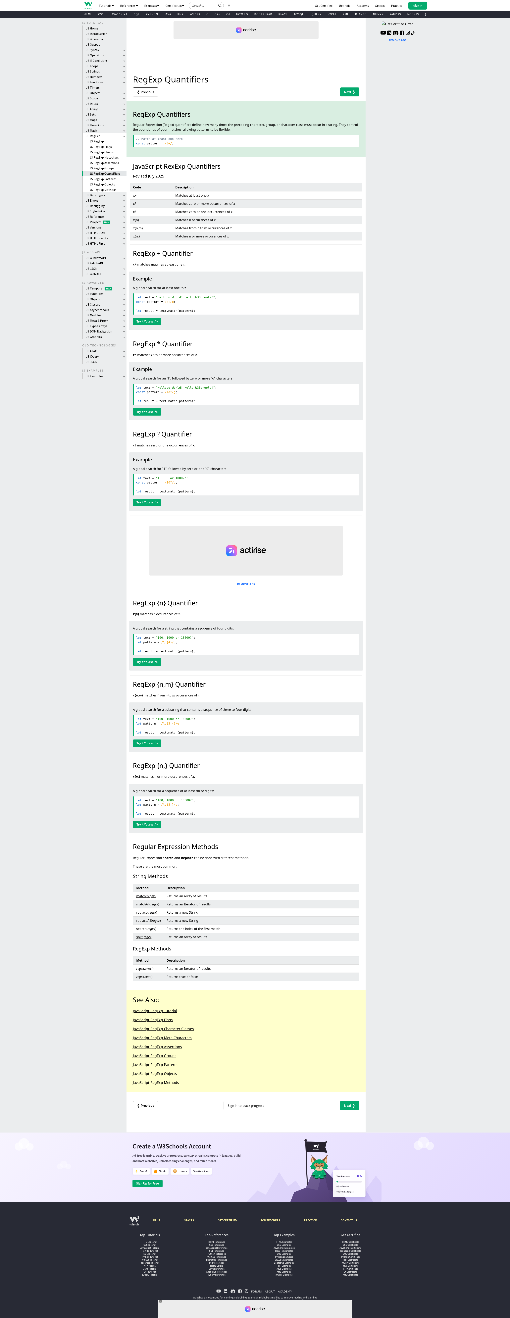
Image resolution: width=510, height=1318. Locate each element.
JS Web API (93, 274)
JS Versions (93, 227)
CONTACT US (349, 1220)
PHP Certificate (350, 1259)
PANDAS (395, 14)
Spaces (380, 6)
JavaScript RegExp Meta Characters (162, 1037)
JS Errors (92, 200)
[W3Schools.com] (134, 1223)
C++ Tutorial (150, 1271)
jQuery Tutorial (149, 1274)
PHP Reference (216, 1262)
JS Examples (94, 376)
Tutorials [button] (105, 6)
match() (146, 896)
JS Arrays (92, 109)
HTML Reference (216, 1241)
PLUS (156, 1220)
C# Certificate (350, 1271)
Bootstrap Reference (216, 1259)
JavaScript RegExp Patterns (155, 1064)
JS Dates (92, 104)
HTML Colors (216, 1265)
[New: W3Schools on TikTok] (413, 33)
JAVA (167, 14)
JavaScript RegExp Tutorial (155, 1010)
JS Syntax (92, 50)
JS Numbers (94, 77)
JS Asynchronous (97, 310)
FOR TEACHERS (270, 1220)
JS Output (93, 44)
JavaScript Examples (284, 1247)
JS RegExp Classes (102, 152)
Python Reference (217, 1253)
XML (346, 14)
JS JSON (91, 269)
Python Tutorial (150, 1256)
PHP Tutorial (149, 1265)
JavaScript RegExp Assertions (157, 1046)
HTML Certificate (350, 1241)
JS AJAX (91, 351)
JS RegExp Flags (101, 147)
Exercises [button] (150, 6)
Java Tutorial (149, 1268)
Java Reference (217, 1268)
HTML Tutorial (150, 1241)
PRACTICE (310, 1220)
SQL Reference (216, 1250)
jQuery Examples (284, 1274)
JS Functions (94, 82)
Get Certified (323, 6)
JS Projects (97, 222)
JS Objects (93, 93)
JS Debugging (95, 206)
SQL (137, 14)
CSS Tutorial (149, 1244)
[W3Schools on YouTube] (383, 33)
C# (228, 14)
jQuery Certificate (350, 1262)
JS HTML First (95, 243)
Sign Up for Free (147, 1183)
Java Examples (284, 1268)
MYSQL (299, 14)
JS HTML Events (97, 238)
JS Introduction (96, 34)
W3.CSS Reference (216, 1256)
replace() (146, 912)
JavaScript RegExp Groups (154, 1055)
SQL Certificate (350, 1253)
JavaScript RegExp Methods (156, 1082)
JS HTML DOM (95, 233)
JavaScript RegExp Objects (155, 1073)
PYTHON (152, 14)
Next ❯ (349, 92)
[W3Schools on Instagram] (407, 33)
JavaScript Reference (217, 1247)
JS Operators (95, 55)
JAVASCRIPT (119, 14)
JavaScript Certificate (350, 1247)
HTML (88, 14)
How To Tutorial (150, 1250)
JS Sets (91, 114)
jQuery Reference (217, 1274)
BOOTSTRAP (263, 14)
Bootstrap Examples (284, 1262)
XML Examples (284, 1271)
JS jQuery (92, 356)
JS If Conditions (97, 61)
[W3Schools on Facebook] (401, 33)
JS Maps (91, 120)
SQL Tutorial (149, 1253)
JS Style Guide (95, 211)
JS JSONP (92, 362)
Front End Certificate (350, 1250)
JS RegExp (93, 136)
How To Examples (284, 1250)
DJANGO (361, 14)
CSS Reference (216, 1244)
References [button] (128, 6)
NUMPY (378, 14)
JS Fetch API (94, 263)
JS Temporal (98, 288)
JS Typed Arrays (96, 326)
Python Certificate (350, 1256)
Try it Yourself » (147, 321)
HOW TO (242, 14)
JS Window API (96, 258)
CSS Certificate (350, 1244)
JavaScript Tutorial (149, 1247)
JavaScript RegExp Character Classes (163, 1028)
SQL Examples (284, 1253)
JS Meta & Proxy (97, 321)
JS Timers (93, 87)
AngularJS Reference (216, 1271)
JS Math (91, 130)
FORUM (256, 1291)
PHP (180, 14)
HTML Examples (284, 1241)
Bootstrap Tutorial (149, 1262)
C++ (217, 14)
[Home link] (88, 5)
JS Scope (92, 98)
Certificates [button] (174, 6)
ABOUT (270, 1291)
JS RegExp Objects (102, 184)
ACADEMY (285, 1291)
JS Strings (93, 71)
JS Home (92, 28)
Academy (363, 6)
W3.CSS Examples (284, 1259)
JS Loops (92, 66)
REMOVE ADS (246, 584)
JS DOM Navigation (99, 331)
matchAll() (147, 904)
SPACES (189, 1220)
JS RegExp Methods (103, 190)
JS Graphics (94, 337)
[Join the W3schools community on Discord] (395, 33)
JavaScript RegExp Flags (153, 1019)
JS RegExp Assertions (104, 163)
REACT (283, 14)
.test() (144, 977)
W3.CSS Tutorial (150, 1259)
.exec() (145, 968)
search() (146, 929)
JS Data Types (95, 195)
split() (144, 937)
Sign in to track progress (246, 1105)
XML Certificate (350, 1274)
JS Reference (95, 217)
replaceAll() (148, 920)
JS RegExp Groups (102, 168)
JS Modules (93, 315)
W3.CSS (195, 14)
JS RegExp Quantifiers (105, 174)
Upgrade (344, 6)
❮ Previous (145, 92)
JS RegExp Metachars (104, 157)
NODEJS (413, 14)
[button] (220, 5)
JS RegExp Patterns (103, 179)
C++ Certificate (350, 1268)
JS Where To (94, 39)
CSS (101, 14)
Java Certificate (350, 1265)
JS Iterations (95, 125)
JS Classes (93, 304)
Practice (396, 6)
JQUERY (315, 14)
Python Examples (284, 1256)
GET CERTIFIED (227, 1220)
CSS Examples (284, 1244)
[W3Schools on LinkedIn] (389, 33)
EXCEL (332, 14)
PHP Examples (284, 1265)
